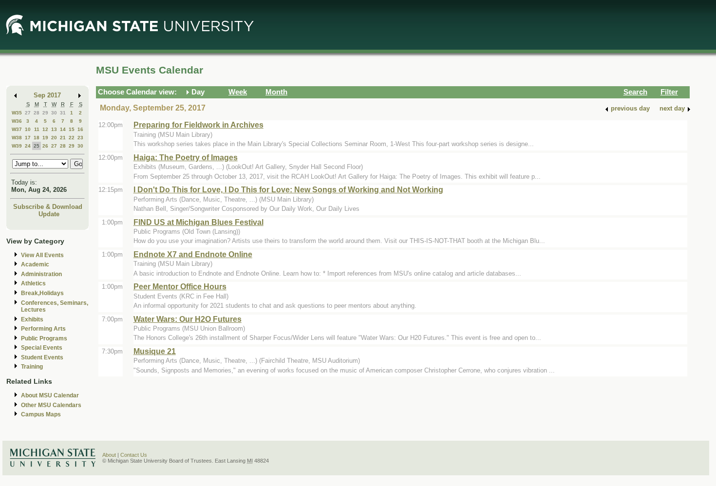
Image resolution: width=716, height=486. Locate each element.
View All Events (42, 255)
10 (28, 129)
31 (63, 112)
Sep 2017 (47, 95)
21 (63, 137)
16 (80, 129)
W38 (17, 137)
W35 (17, 112)
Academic (35, 264)
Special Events (41, 347)
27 (28, 112)
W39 (17, 146)
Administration (41, 274)
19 (45, 137)
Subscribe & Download (47, 206)
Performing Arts (43, 328)
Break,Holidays (42, 293)
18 (36, 137)
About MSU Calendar (50, 395)
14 (63, 129)
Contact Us (133, 455)
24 (28, 146)
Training (32, 366)
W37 (17, 129)
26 (45, 146)
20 (54, 137)
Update (48, 214)
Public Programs (44, 338)
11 (36, 129)
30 (54, 112)
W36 (17, 121)
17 (28, 137)
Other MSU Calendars (51, 405)
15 (72, 129)
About (109, 455)
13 (54, 129)
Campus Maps (41, 414)
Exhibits (32, 319)
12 (45, 129)
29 (45, 112)
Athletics (33, 283)
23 (80, 137)
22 (72, 137)
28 (36, 112)
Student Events (42, 357)
